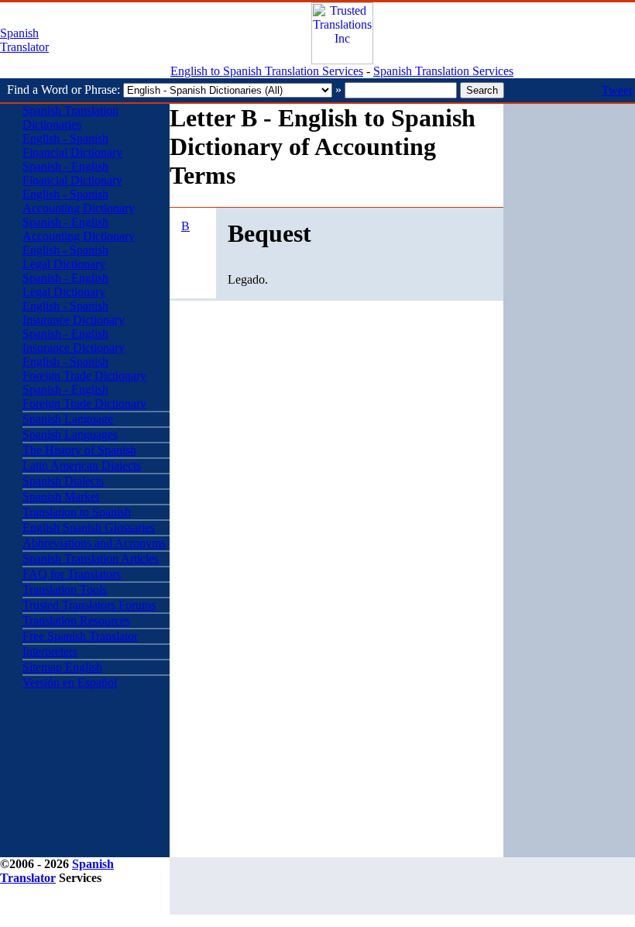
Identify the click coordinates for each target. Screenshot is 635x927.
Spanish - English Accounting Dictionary (78, 229)
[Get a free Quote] (342, 60)
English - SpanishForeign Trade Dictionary (84, 368)
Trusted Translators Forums (89, 605)
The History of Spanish (79, 450)
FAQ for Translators (71, 574)
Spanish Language (67, 419)
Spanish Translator (24, 39)
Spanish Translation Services (443, 71)
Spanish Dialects (63, 481)
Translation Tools (64, 589)
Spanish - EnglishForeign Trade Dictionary (84, 396)
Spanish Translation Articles (90, 558)
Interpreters (49, 651)
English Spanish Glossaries (88, 527)
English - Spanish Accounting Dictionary (78, 201)
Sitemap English (62, 667)
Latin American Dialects (81, 465)
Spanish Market (60, 496)
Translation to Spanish (76, 512)
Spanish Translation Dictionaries (70, 117)
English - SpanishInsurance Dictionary (73, 312)
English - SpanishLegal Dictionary (65, 257)
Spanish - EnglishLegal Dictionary (65, 284)
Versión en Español (69, 682)
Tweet (617, 90)
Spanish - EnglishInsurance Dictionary (73, 340)
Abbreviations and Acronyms (94, 543)
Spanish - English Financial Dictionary (72, 173)
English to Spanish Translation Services (266, 71)
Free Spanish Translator (80, 636)
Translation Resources (76, 620)
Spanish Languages (70, 434)
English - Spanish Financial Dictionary (72, 145)
